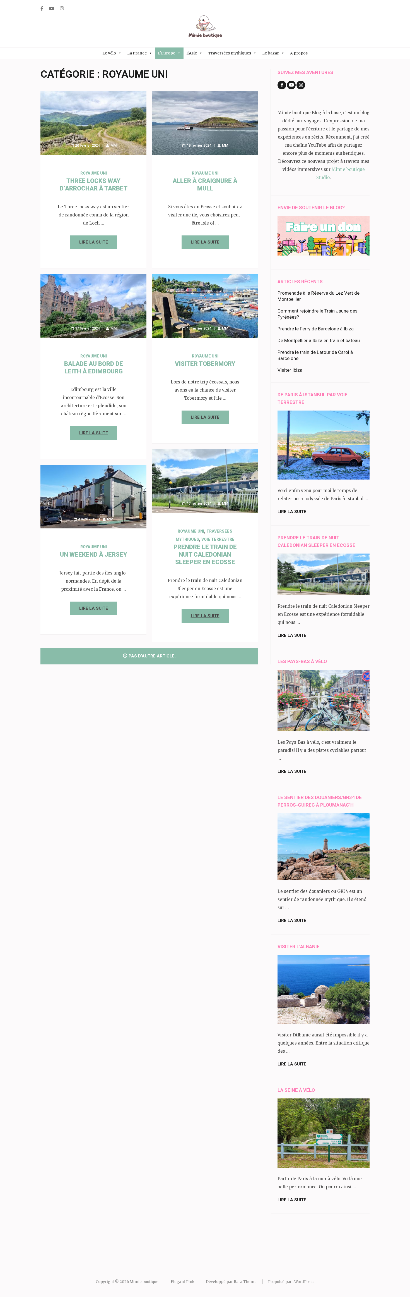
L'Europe (166, 53)
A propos (299, 53)
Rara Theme (245, 1281)
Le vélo (109, 53)
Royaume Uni (93, 173)
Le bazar (270, 53)
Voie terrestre (218, 539)
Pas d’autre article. (152, 656)
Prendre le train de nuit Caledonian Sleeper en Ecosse (205, 554)
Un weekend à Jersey (93, 554)
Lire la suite (93, 242)
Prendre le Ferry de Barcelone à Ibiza (316, 329)
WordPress (304, 1281)
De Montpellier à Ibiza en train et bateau (319, 340)
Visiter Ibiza (290, 370)
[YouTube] (51, 8)
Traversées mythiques (229, 53)
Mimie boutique (144, 1281)
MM (113, 145)
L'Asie (191, 53)
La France (137, 53)
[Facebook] (41, 8)
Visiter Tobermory (205, 363)
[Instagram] (62, 8)
